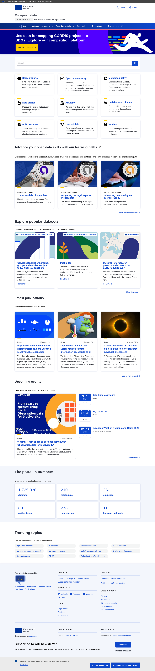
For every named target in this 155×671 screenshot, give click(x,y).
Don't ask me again (123, 651)
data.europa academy (41, 26)
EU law (104, 596)
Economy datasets (88, 546)
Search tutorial (30, 78)
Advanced (134, 164)
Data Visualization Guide (91, 551)
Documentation (114, 26)
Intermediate (89, 164)
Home (18, 26)
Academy (70, 102)
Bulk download (30, 124)
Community (81, 26)
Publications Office (133, 235)
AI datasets (53, 546)
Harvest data (72, 124)
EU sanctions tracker (57, 551)
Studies (113, 124)
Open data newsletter (25, 556)
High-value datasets (24, 546)
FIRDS (51, 556)
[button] (133, 7)
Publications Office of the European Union (33, 587)
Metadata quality (118, 78)
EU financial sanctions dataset (28, 551)
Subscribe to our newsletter (69, 582)
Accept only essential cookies (125, 665)
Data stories (28, 102)
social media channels (122, 636)
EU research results (109, 603)
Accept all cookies (100, 665)
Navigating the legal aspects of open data (75, 196)
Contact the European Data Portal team (73, 578)
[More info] (100, 146)
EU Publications (107, 610)
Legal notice (63, 609)
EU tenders (105, 600)
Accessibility (63, 616)
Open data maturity (63, 26)
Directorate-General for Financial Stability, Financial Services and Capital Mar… (35, 235)
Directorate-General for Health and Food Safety (81, 235)
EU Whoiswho (106, 606)
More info (24, 665)
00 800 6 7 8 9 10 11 (72, 636)
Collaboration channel (120, 102)
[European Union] (24, 7)
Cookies (61, 612)
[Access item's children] (29, 26)
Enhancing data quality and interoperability (118, 196)
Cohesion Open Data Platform (93, 556)
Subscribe (123, 644)
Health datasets (119, 546)
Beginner (48, 164)
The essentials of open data (32, 195)
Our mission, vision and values (113, 579)
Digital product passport (122, 551)
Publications (97, 26)
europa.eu (33, 636)
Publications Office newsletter (113, 583)
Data (24, 26)
